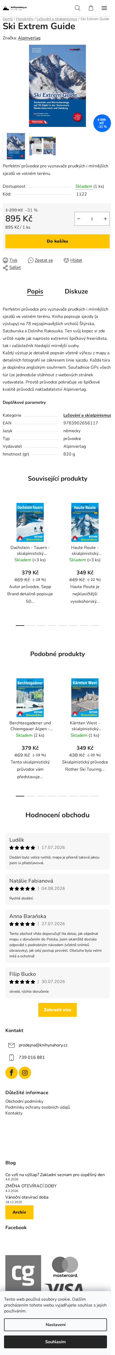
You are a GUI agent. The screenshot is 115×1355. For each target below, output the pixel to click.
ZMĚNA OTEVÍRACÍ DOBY (31, 1186)
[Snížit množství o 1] (79, 218)
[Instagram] (25, 1073)
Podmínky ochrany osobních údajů (37, 1107)
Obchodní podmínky (24, 1101)
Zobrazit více (57, 1010)
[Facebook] (11, 1073)
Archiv (19, 1212)
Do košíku (57, 241)
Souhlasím (55, 1342)
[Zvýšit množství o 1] (105, 218)
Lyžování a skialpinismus (87, 415)
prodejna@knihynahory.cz (43, 1045)
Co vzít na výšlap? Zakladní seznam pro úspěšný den (55, 1175)
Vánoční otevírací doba (26, 1197)
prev (5, 528)
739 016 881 (32, 1057)
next (109, 528)
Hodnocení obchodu (57, 815)
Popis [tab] (35, 291)
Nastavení (56, 1325)
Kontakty (13, 1113)
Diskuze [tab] (76, 291)
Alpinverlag (29, 38)
